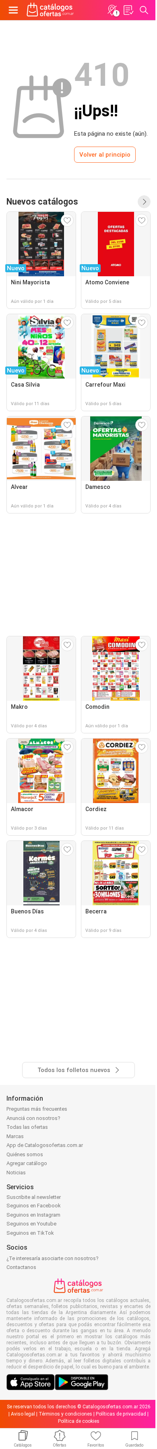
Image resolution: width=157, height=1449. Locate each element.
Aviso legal (23, 1414)
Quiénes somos (24, 1154)
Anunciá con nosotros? (33, 1118)
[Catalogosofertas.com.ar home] (50, 10)
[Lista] (128, 10)
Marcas (15, 1136)
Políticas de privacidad (121, 1414)
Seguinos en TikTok (30, 1233)
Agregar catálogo (26, 1163)
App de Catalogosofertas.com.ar (44, 1145)
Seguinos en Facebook (33, 1206)
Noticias (16, 1173)
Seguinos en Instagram (33, 1215)
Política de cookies (78, 1421)
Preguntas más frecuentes (36, 1109)
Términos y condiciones (65, 1414)
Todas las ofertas (27, 1127)
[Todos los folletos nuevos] (144, 201)
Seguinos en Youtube (31, 1224)
